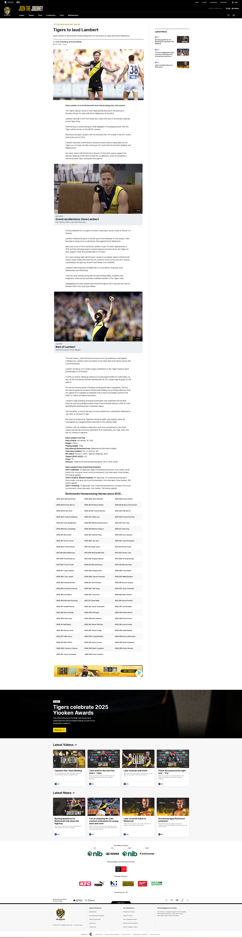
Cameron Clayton (71, 648)
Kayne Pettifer (127, 600)
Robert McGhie (97, 624)
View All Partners (119, 892)
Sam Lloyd (68, 618)
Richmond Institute (128, 912)
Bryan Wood (127, 499)
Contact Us (92, 927)
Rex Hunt (69, 511)
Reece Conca (97, 642)
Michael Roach (96, 565)
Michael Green (70, 499)
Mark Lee (96, 517)
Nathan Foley (97, 535)
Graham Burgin (128, 559)
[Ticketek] (98, 671)
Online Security (155, 934)
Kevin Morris (70, 505)
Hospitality (213, 2)
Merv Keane (127, 595)
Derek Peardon (129, 517)
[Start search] (228, 15)
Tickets (204, 2)
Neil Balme (67, 624)
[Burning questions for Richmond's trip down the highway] (172, 40)
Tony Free (96, 595)
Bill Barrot (127, 511)
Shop (196, 2)
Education (223, 2)
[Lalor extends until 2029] (138, 768)
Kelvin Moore (127, 612)
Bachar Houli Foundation (130, 923)
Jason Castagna (70, 654)
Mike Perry (68, 636)
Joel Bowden (127, 606)
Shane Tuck (126, 553)
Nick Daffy (67, 535)
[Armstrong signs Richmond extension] (173, 817)
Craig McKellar (97, 636)
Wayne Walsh (98, 505)
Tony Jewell (68, 577)
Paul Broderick (69, 559)
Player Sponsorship (95, 919)
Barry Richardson (130, 505)
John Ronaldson (129, 541)
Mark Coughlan (98, 648)
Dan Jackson (127, 535)
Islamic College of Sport (130, 927)
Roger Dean (95, 547)
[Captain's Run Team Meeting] (69, 768)
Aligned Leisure (127, 915)
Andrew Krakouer (70, 588)
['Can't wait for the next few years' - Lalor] (104, 768)
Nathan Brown (69, 582)
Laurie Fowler (127, 624)
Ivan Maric (68, 595)
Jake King (125, 529)
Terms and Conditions (112, 934)
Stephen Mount (98, 559)
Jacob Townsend (98, 606)
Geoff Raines (96, 582)
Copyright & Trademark (140, 934)
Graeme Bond (69, 547)
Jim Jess (95, 541)
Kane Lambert (98, 654)
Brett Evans (127, 618)
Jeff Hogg (96, 588)
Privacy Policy (78, 925)
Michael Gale (127, 565)
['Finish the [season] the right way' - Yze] (173, 768)
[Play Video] (98, 189)
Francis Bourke (99, 511)
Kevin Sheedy (128, 648)
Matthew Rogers (98, 529)
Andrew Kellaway (71, 517)
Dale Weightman (70, 523)
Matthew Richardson (100, 523)
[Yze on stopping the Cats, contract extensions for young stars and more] (172, 53)
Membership (93, 912)
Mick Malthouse (69, 553)
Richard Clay (126, 547)
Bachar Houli (68, 630)
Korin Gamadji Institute (130, 919)
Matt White (68, 642)
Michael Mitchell (98, 553)
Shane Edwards (128, 642)
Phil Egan (95, 612)
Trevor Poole (69, 565)
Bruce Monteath (129, 636)
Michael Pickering (71, 600)
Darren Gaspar (127, 582)
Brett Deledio (69, 612)
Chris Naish (127, 571)
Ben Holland (96, 618)
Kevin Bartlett (98, 499)
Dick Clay (125, 523)
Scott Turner (69, 541)
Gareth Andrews (98, 577)
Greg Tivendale (128, 588)
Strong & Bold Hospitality (96, 915)
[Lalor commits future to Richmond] (172, 65)
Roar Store (92, 923)
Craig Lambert (68, 571)
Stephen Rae (97, 571)
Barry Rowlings (70, 529)
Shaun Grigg (96, 630)
